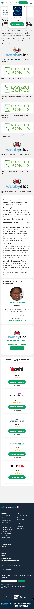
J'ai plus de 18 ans (8, 584)
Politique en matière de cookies (23, 518)
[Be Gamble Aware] (9, 597)
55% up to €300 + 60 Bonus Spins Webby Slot (16, 192)
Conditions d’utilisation (21, 527)
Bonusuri (6, 12)
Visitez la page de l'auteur (17, 320)
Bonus (3, 553)
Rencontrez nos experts (10, 560)
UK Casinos (4, 522)
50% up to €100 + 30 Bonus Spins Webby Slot (16, 97)
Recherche (23, 2)
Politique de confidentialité (21, 523)
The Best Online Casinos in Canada (7, 528)
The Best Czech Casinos (6, 545)
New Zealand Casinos (8, 525)
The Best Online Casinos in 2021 (6, 532)
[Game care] (23, 597)
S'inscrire (21, 580)
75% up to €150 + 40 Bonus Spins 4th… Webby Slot (15, 116)
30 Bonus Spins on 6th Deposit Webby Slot (16, 154)
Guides (3, 551)
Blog (3, 556)
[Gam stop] (16, 597)
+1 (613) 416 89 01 (6, 569)
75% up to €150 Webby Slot (11, 79)
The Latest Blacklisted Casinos (8, 541)
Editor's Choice (6, 515)
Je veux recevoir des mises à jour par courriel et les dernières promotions (16, 587)
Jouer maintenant (17, 348)
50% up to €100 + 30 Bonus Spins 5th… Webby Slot (15, 135)
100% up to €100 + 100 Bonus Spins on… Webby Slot (15, 60)
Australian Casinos (7, 520)
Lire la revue (17, 385)
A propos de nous (22, 515)
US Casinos (4, 518)
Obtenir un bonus (17, 24)
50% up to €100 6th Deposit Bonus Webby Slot (16, 172)
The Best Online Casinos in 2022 (6, 536)
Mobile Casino (6, 558)
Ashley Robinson (17, 303)
